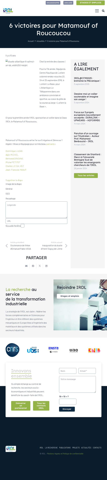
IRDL (41, 448)
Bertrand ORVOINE (14, 158)
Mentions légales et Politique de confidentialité (65, 454)
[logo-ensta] (53, 350)
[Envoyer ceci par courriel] (26, 266)
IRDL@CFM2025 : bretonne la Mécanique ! (87, 79)
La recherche (51, 448)
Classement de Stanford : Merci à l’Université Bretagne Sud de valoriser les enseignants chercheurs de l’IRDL (87, 159)
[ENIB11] (94, 350)
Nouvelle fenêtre (13, 225)
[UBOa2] (74, 350)
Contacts (97, 448)
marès (52, 144)
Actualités (86, 448)
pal (47, 144)
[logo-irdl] (8, 10)
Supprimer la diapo (14, 180)
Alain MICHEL (12, 154)
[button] (97, 11)
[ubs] (33, 350)
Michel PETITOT (13, 162)
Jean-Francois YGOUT (16, 169)
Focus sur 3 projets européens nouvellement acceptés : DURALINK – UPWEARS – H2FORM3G (87, 116)
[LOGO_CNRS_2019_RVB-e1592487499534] (12, 350)
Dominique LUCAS (14, 151)
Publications (65, 448)
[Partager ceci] (33, 266)
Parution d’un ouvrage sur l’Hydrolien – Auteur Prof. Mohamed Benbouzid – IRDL (86, 137)
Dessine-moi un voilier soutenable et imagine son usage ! (86, 96)
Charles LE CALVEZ (15, 166)
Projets (76, 448)
